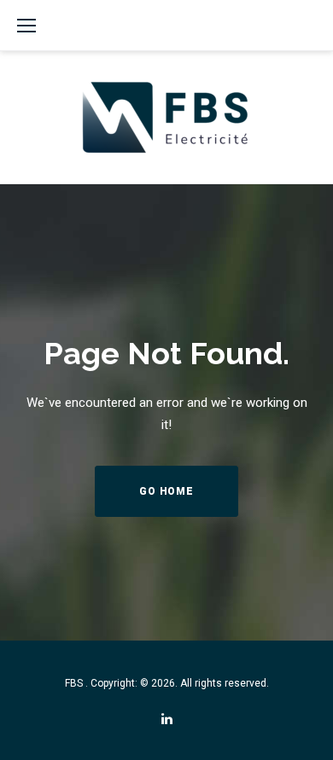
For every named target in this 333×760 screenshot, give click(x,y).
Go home (166, 491)
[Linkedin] (166, 719)
